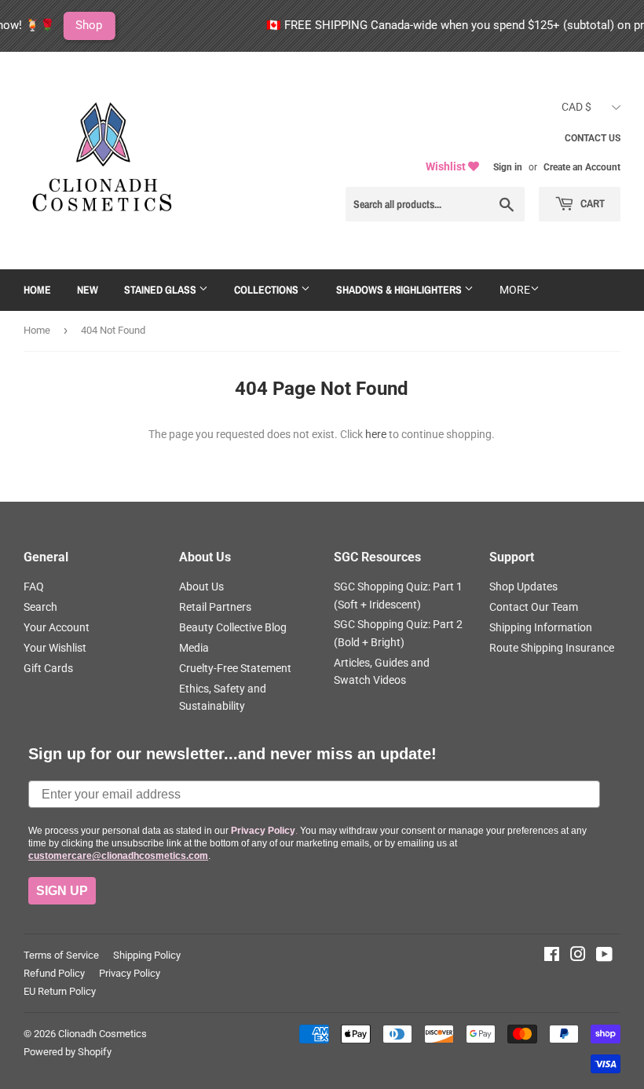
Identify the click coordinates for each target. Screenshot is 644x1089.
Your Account (57, 627)
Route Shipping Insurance (551, 647)
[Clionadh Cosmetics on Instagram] (578, 956)
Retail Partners (215, 607)
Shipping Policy (147, 955)
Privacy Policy (129, 973)
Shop (73, 25)
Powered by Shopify (68, 1052)
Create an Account (581, 167)
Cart (591, 203)
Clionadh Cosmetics (102, 1034)
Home (37, 290)
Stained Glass (161, 290)
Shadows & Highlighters (400, 290)
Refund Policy (54, 973)
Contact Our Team (533, 607)
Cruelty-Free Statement (235, 668)
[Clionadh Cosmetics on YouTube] (604, 956)
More (514, 289)
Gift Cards (48, 668)
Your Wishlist (55, 647)
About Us (201, 586)
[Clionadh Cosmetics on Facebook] (551, 956)
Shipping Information (540, 627)
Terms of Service (61, 955)
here (375, 434)
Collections (267, 290)
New (87, 290)
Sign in (507, 167)
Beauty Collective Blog (233, 627)
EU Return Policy (60, 991)
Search (40, 607)
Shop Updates (523, 586)
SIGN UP (62, 890)
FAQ (34, 586)
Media (194, 647)
